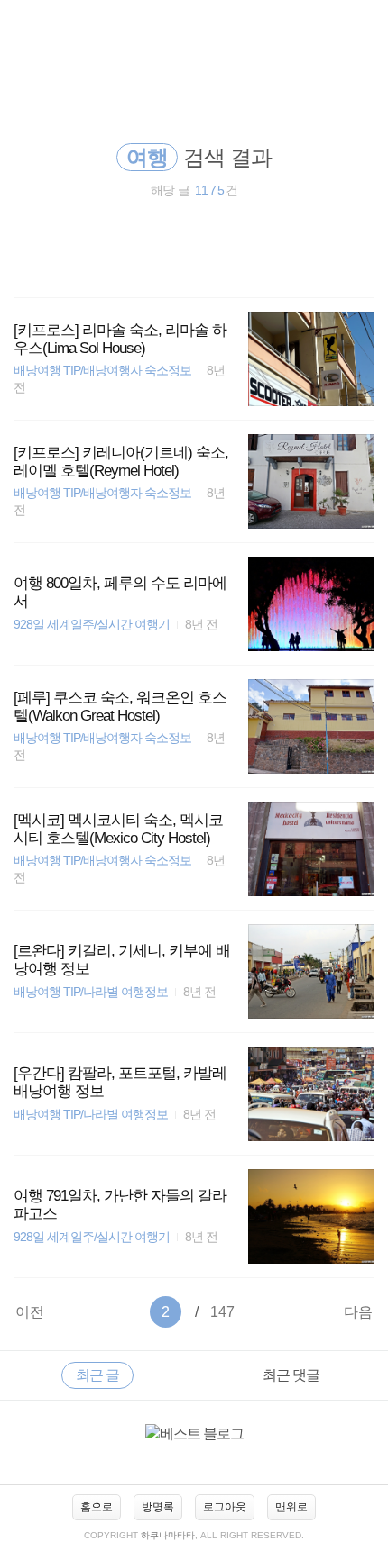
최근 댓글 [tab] (291, 1375)
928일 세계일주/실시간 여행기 (92, 624)
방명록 (158, 1507)
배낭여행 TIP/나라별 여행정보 (91, 992)
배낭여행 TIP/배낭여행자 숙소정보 (102, 370)
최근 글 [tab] (97, 1375)
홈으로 (96, 1507)
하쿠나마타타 (168, 1535)
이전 (29, 1312)
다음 (358, 1312)
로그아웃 (224, 1507)
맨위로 (291, 1507)
